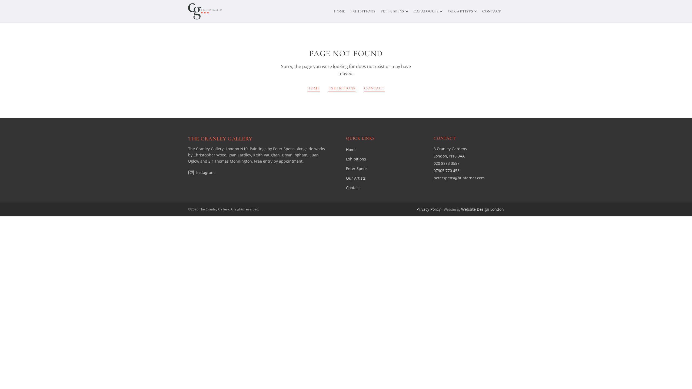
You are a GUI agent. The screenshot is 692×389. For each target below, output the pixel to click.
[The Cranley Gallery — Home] (205, 11)
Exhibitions (362, 11)
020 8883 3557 (447, 163)
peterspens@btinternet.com (459, 177)
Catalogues (426, 11)
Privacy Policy (429, 209)
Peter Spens (392, 11)
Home (339, 11)
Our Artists (460, 11)
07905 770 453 (447, 170)
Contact (491, 11)
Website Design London (482, 209)
